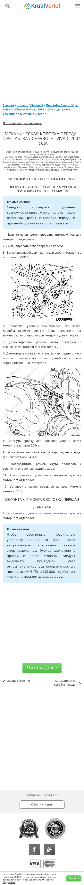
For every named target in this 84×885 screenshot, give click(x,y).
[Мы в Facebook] (34, 849)
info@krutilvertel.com (42, 795)
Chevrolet (36, 105)
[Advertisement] (42, 56)
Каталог (22, 105)
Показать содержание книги (22, 123)
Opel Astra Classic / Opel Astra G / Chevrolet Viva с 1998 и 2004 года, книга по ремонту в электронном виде (41, 109)
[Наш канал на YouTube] (49, 849)
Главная (8, 105)
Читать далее (42, 667)
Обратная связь (42, 804)
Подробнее (9, 882)
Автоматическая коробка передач (65, 682)
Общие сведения (18, 681)
